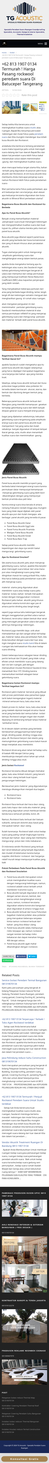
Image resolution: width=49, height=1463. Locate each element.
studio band (28, 643)
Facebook (22, 956)
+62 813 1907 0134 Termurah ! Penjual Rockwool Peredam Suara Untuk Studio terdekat (23, 1100)
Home (4, 52)
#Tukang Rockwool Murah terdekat (26, 966)
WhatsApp (8, 960)
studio (33, 127)
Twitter (33, 956)
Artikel (12, 52)
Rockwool (19, 765)
